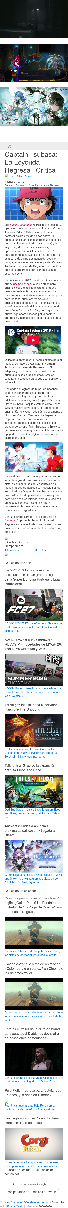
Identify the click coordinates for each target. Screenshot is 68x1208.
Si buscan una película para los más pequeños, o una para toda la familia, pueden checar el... (33, 1164)
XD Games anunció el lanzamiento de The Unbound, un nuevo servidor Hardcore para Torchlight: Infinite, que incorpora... (31, 752)
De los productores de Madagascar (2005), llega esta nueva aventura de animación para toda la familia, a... (34, 1016)
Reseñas (55, 185)
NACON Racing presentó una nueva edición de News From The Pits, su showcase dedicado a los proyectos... (33, 692)
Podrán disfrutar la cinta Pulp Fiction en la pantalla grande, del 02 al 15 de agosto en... (31, 1107)
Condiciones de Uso (37, 1202)
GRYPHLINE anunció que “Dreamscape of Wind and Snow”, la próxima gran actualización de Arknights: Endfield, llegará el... (33, 878)
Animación (22, 185)
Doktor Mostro (15, 1206)
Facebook (12, 550)
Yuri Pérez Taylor (22, 176)
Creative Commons (11, 1202)
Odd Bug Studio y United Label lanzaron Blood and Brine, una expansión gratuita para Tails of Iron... (33, 813)
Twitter (41, 550)
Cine (31, 185)
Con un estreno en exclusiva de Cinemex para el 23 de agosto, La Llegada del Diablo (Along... (34, 1079)
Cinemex (22, 542)
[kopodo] (9, 146)
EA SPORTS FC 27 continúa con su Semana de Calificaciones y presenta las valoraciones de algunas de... (33, 627)
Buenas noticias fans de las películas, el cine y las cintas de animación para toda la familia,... (32, 953)
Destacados (42, 185)
